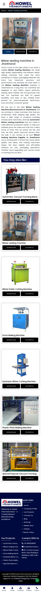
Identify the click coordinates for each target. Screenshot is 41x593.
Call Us (8, 52)
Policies (26, 529)
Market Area (28, 525)
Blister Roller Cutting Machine (17, 289)
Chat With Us (33, 52)
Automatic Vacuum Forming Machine (21, 196)
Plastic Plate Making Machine (16, 427)
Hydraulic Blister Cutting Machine (19, 381)
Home (3, 10)
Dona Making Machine (13, 335)
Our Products (28, 512)
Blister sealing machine (14, 243)
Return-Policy (28, 532)
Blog (25, 519)
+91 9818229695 (30, 543)
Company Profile (30, 509)
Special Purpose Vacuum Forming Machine (19, 563)
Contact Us (28, 515)
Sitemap (27, 522)
